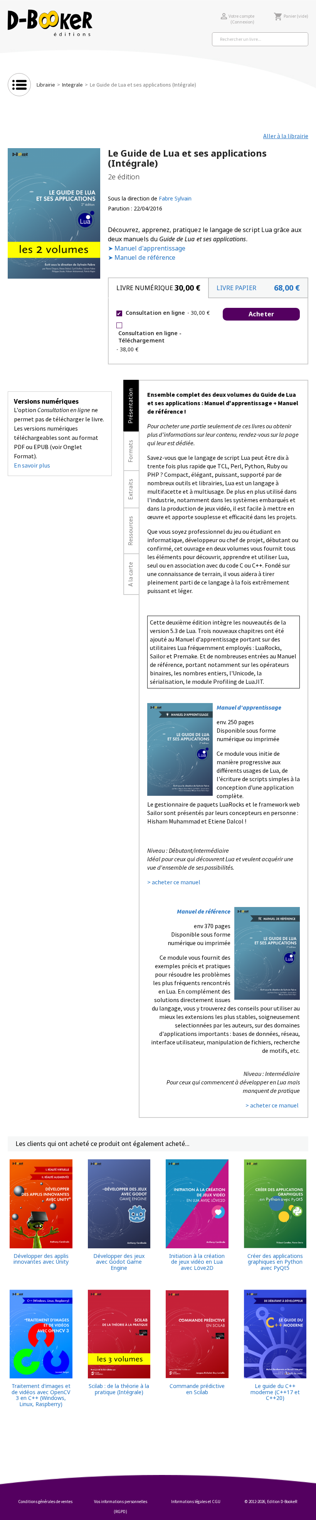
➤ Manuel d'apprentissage (146, 248)
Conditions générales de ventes (45, 1501)
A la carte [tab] (130, 574)
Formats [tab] (130, 451)
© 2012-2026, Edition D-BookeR (271, 1501)
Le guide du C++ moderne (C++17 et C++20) (275, 1392)
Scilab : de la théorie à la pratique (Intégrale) (119, 1389)
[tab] (158, 287)
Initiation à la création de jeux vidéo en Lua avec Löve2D (197, 1262)
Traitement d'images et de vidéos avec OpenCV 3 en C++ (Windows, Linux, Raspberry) (41, 1395)
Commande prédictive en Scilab (197, 1389)
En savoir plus (32, 465)
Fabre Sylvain (175, 198)
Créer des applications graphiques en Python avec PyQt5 (275, 1262)
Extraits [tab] (130, 489)
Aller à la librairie (285, 136)
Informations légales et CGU (195, 1501)
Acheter (261, 314)
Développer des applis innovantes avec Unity (41, 1259)
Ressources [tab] (130, 531)
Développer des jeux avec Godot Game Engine (119, 1262)
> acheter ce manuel (173, 882)
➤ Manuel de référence (141, 257)
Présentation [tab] (130, 406)
